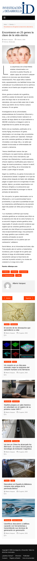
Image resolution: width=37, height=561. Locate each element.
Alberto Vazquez (8, 39)
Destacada (12, 42)
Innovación (16, 401)
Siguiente (28, 298)
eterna (6, 271)
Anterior (8, 298)
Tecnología (16, 441)
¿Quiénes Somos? (7, 556)
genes (15, 271)
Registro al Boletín (15, 558)
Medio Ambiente (17, 520)
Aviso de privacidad (28, 558)
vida (19, 275)
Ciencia (6, 42)
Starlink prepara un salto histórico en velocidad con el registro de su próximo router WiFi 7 (17, 407)
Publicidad (26, 556)
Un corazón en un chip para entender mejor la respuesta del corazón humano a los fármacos (17, 367)
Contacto (4, 558)
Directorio (18, 556)
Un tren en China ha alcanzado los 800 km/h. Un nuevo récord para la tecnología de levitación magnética (18, 447)
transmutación (9, 275)
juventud (24, 271)
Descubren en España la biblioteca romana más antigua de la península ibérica (18, 486)
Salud (14, 361)
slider (12, 480)
